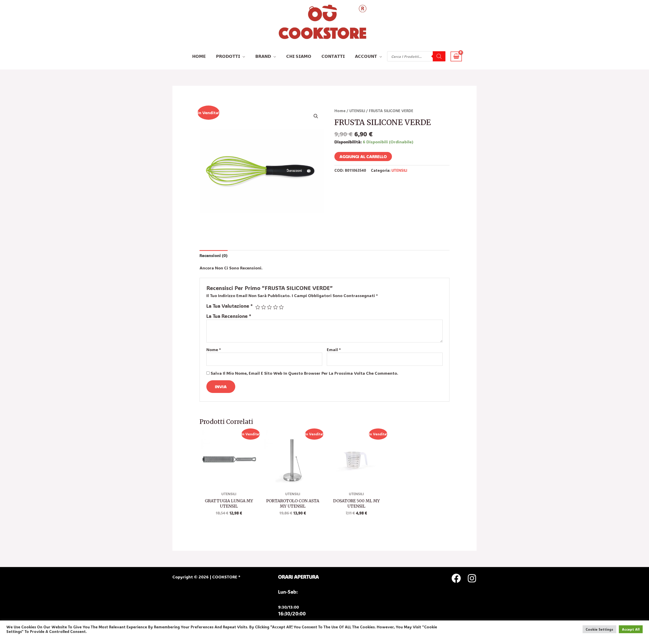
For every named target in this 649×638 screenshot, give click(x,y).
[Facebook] (456, 578)
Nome (213, 349)
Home (340, 110)
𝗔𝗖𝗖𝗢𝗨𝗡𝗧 (366, 56)
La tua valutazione (229, 306)
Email (334, 349)
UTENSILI (357, 110)
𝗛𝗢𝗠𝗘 (199, 56)
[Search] (439, 56)
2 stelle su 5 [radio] (263, 307)
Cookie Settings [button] (599, 629)
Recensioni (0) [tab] (214, 255)
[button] (315, 116)
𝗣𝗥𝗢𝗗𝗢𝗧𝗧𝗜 (228, 56)
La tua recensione (228, 316)
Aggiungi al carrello (363, 156)
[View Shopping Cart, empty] (456, 56)
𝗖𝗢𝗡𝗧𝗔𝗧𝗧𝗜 (333, 56)
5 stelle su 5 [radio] (281, 307)
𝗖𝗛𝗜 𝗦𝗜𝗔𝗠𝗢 (298, 56)
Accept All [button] (631, 629)
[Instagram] (472, 578)
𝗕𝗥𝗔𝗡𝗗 (263, 56)
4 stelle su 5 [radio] (275, 307)
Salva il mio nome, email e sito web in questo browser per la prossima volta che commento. (304, 373)
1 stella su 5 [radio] (257, 307)
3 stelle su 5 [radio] (269, 307)
